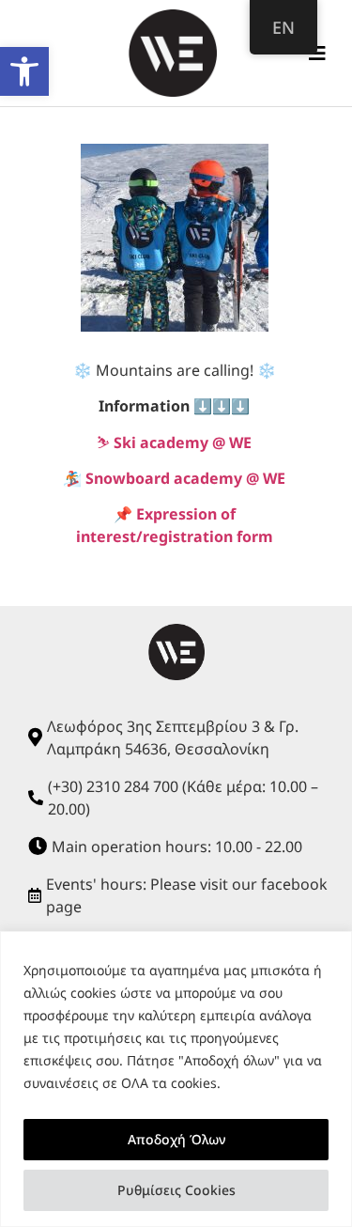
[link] (24, 71)
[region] (176, 1079)
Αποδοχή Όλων (176, 1139)
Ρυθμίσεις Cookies (176, 1190)
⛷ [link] (174, 442)
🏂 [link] (174, 478)
